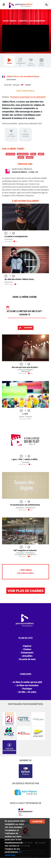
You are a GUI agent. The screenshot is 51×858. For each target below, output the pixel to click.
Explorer (13, 21)
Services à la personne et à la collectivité (28, 97)
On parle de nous (27, 659)
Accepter (37, 821)
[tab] (9, 61)
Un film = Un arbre (27, 692)
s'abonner (28, 328)
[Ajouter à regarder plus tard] (6, 233)
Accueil (5, 21)
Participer (27, 688)
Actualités (27, 656)
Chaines (27, 649)
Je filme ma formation (27, 685)
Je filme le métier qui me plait (27, 682)
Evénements (27, 652)
